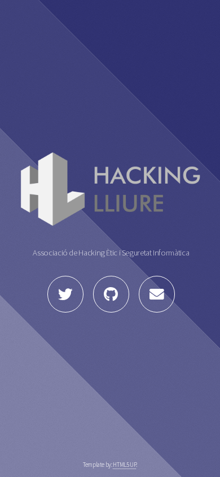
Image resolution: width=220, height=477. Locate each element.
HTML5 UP (124, 465)
